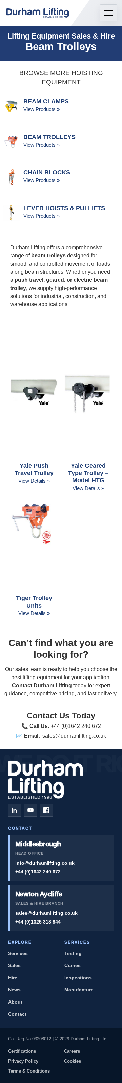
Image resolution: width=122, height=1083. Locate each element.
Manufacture (79, 989)
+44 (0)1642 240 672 (38, 872)
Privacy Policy (23, 1061)
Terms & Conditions (29, 1071)
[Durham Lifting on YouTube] (30, 810)
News (14, 989)
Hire (12, 977)
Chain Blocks (46, 172)
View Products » (41, 109)
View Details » (34, 481)
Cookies (72, 1061)
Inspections (78, 977)
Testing (73, 953)
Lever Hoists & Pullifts (64, 208)
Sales (14, 965)
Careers (72, 1051)
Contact (17, 1014)
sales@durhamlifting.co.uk (74, 736)
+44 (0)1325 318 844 (38, 922)
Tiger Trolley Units (34, 602)
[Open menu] (108, 12)
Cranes (72, 965)
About (15, 1002)
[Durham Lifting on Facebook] (46, 810)
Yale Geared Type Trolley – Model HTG (88, 473)
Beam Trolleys (49, 136)
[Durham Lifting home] (38, 13)
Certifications (22, 1051)
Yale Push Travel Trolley (34, 469)
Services (18, 953)
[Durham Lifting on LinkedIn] (14, 810)
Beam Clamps (46, 101)
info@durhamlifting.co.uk (45, 863)
